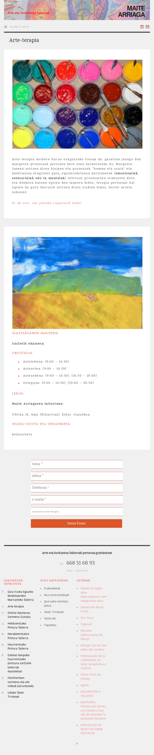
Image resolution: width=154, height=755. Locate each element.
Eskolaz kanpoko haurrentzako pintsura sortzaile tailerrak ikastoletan (19, 663)
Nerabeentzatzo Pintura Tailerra (18, 636)
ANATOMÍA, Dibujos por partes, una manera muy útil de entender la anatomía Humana (93, 710)
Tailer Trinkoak (54, 612)
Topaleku (50, 625)
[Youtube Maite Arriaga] (147, 27)
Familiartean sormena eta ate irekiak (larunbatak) (20, 682)
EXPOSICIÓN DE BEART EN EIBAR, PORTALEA (92, 729)
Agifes (85, 685)
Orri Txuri (87, 618)
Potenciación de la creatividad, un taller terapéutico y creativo (93, 662)
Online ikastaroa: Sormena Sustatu (19, 615)
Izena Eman (76, 523)
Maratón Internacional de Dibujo (92, 635)
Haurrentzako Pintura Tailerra (18, 646)
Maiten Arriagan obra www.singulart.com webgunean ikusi (93, 594)
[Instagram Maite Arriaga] (142, 27)
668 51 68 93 (21, 26)
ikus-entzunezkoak (56, 595)
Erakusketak (52, 588)
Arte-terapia (16, 606)
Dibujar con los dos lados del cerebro (93, 647)
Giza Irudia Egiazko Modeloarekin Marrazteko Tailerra (21, 596)
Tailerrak (50, 618)
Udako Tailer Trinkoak (16, 694)
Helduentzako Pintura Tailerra (18, 625)
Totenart (86, 624)
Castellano (14, 2)
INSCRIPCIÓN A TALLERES (91, 693)
